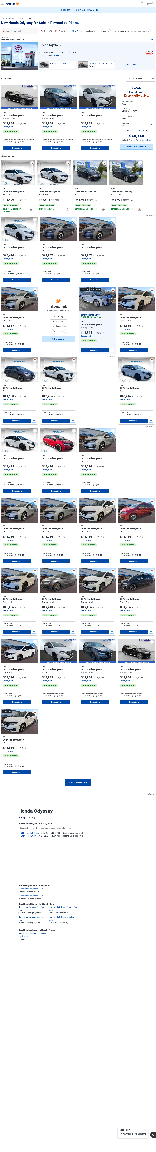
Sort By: (130, 78)
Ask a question (58, 339)
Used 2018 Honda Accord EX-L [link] (100, 63)
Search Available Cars (136, 146)
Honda (20, 18)
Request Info (17, 148)
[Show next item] (111, 299)
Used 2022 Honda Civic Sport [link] (61, 63)
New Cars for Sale (7, 18)
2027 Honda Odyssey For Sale (31, 889)
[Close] (144, 1130)
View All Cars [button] (130, 65)
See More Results (78, 782)
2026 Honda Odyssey (30, 836)
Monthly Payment (127, 101)
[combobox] (19, 31)
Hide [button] (151, 39)
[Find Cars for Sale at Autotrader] (12, 3)
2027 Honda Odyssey (30, 833)
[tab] (21, 817)
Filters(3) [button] (48, 31)
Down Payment (127, 116)
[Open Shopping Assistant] (153, 1135)
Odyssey (30, 18)
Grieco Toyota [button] (48, 45)
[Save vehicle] (35, 88)
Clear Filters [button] (77, 31)
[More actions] (34, 148)
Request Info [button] (59, 55)
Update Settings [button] (147, 140)
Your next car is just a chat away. (78, 10)
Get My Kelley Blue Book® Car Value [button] (136, 130)
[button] (142, 4)
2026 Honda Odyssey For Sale (31, 896)
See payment (8, 127)
